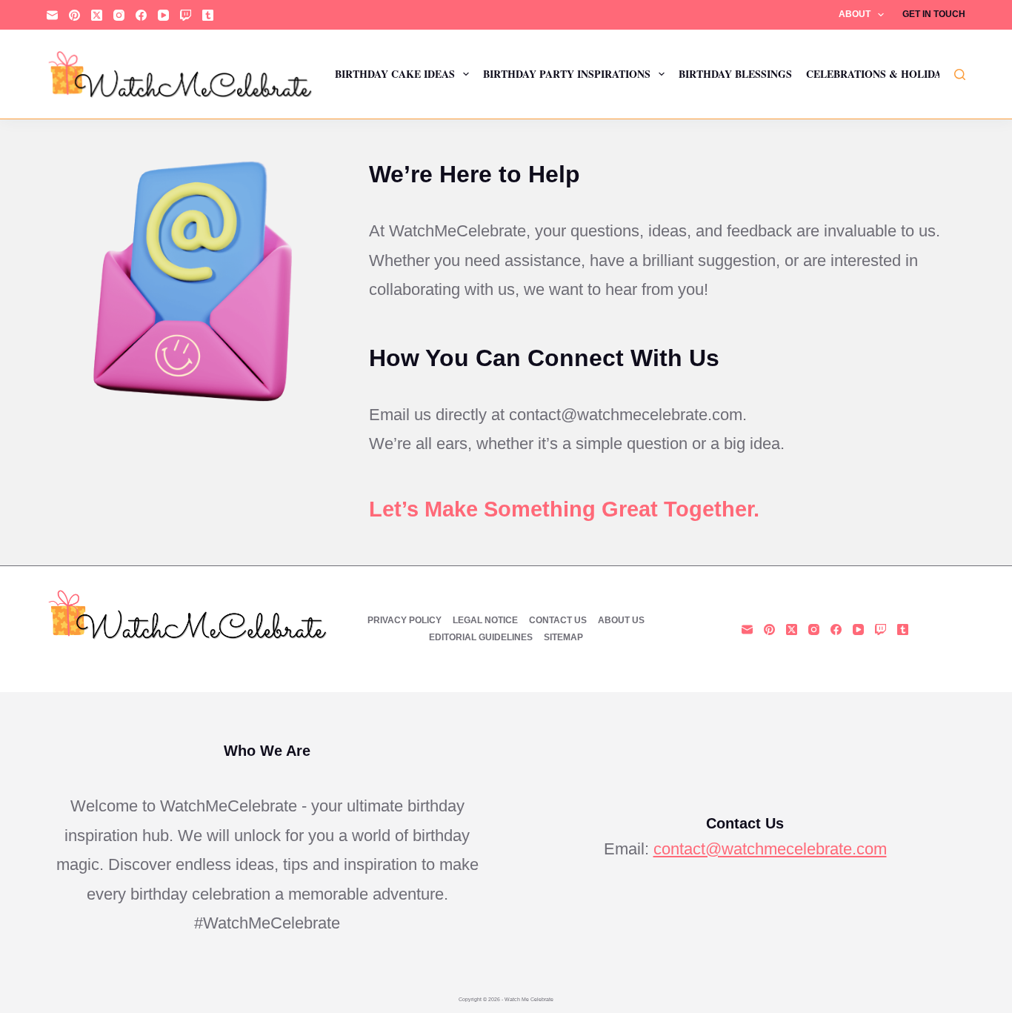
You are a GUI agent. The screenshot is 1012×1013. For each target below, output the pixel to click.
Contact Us (558, 620)
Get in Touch (933, 14)
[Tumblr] (207, 15)
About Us (621, 620)
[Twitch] (185, 15)
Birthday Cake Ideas (395, 74)
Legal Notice (485, 620)
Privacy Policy (404, 620)
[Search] (959, 74)
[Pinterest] (74, 15)
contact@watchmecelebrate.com (770, 849)
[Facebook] (141, 15)
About (854, 14)
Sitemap (563, 637)
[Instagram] (118, 15)
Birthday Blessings (735, 74)
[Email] (52, 15)
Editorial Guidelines (481, 637)
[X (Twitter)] (96, 15)
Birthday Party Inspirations (566, 74)
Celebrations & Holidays (880, 74)
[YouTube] (163, 15)
